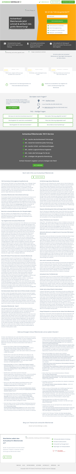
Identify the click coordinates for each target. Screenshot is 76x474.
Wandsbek (10, 389)
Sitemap (53, 468)
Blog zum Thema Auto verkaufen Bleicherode (38, 422)
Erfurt (62, 413)
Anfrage (31, 286)
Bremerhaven (22, 385)
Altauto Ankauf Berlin (8, 364)
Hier (60, 56)
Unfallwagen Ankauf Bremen (10, 385)
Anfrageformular (19, 204)
